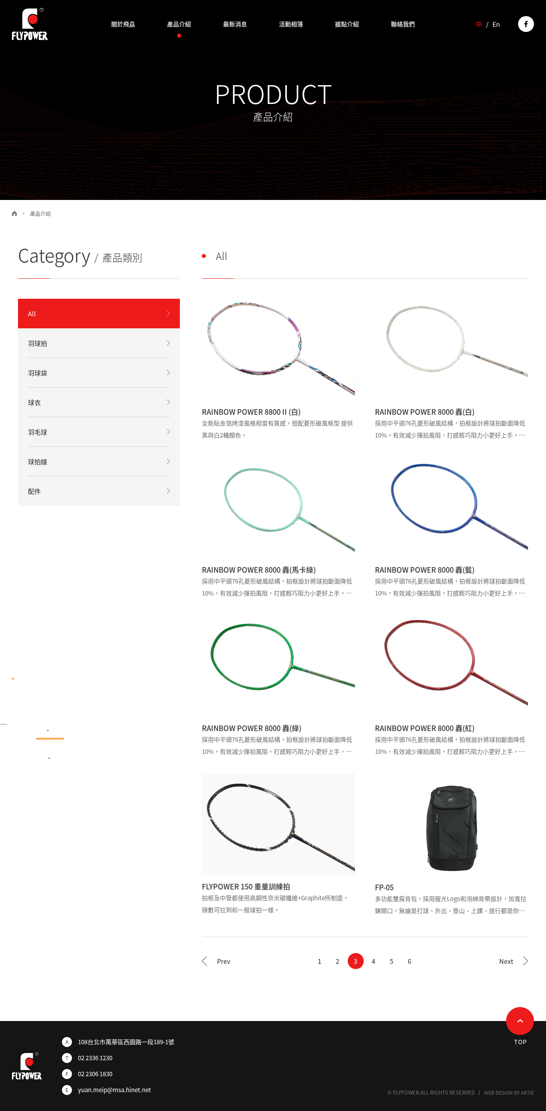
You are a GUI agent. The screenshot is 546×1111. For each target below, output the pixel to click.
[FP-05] (451, 824)
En (496, 24)
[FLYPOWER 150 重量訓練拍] (278, 824)
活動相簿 (291, 24)
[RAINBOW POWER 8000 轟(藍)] (451, 508)
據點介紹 (347, 24)
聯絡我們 (403, 24)
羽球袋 (37, 373)
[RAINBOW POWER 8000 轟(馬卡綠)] (278, 508)
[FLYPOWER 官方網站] (30, 24)
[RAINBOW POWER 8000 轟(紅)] (451, 666)
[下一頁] (513, 961)
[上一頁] (216, 961)
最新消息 (235, 24)
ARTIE (527, 1092)
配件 (34, 491)
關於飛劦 (123, 24)
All (32, 313)
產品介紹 (179, 24)
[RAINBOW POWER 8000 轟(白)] (451, 349)
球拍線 (37, 461)
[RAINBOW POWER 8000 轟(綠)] (278, 666)
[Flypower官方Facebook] (526, 24)
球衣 (34, 402)
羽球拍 (37, 343)
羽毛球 (37, 432)
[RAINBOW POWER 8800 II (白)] (278, 349)
